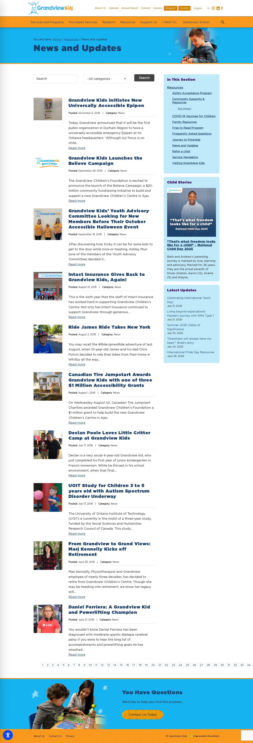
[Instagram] (213, 9)
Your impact (184, 108)
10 (90, 665)
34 (249, 665)
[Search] (222, 21)
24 (180, 665)
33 (242, 665)
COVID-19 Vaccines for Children (193, 116)
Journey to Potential (186, 139)
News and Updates (185, 145)
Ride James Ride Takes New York (109, 327)
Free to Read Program (187, 127)
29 (215, 665)
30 (222, 665)
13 (108, 665)
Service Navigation (185, 157)
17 (133, 665)
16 (127, 665)
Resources (175, 87)
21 (160, 665)
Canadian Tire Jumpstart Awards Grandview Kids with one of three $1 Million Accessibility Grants (110, 380)
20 (153, 665)
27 (201, 665)
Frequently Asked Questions (192, 133)
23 (173, 665)
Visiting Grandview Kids (188, 163)
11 (96, 665)
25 (187, 665)
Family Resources (184, 122)
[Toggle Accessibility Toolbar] (8, 735)
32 (235, 665)
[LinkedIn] (218, 9)
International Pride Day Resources (190, 352)
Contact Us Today (143, 714)
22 (166, 665)
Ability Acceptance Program (192, 93)
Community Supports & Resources (188, 100)
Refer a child (181, 151)
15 (121, 665)
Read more (76, 148)
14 (114, 665)
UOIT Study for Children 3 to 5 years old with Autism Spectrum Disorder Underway (109, 491)
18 (140, 665)
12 (102, 665)
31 (229, 665)
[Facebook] (223, 9)
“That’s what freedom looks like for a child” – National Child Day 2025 (191, 245)
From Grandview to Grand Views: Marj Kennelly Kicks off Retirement (109, 549)
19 (146, 665)
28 (208, 665)
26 (194, 665)
